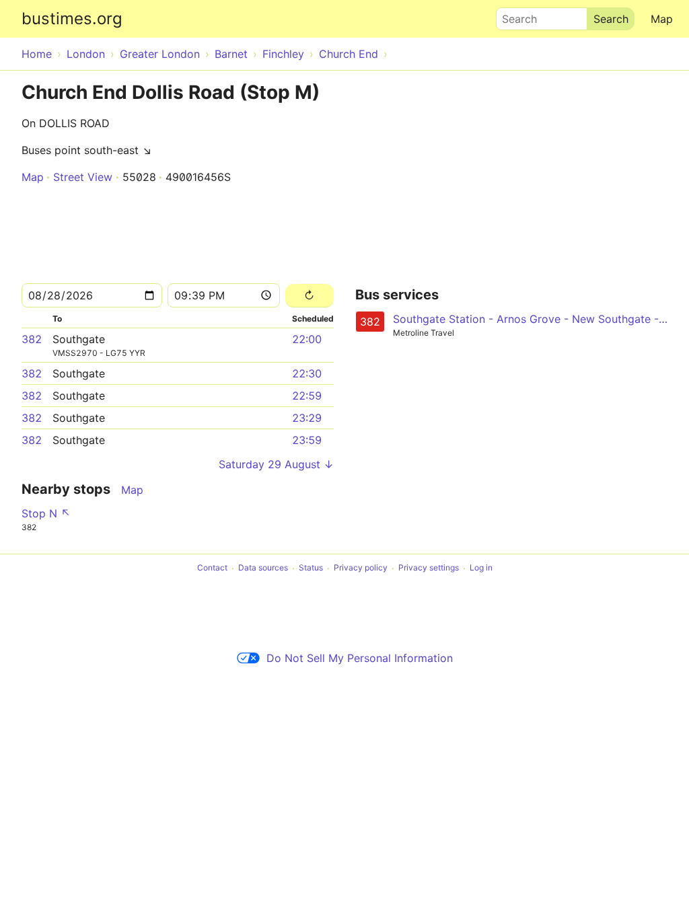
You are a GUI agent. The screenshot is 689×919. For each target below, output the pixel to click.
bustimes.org (72, 18)
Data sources (263, 568)
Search (513, 15)
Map (662, 19)
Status (311, 568)
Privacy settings (428, 568)
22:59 (307, 395)
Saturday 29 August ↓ (276, 464)
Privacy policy (361, 568)
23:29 (307, 418)
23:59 (307, 440)
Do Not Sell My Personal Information (359, 658)
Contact (212, 568)
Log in (481, 568)
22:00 (307, 339)
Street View (82, 177)
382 (32, 339)
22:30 (307, 373)
